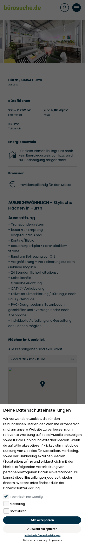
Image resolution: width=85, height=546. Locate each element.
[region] (42, 388)
